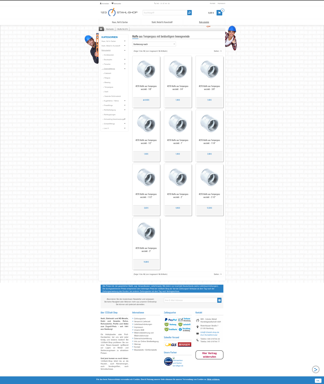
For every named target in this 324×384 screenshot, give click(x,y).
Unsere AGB (139, 330)
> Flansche (106, 64)
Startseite (110, 29)
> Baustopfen (107, 59)
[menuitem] (115, 55)
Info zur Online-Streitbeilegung (146, 341)
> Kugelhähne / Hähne (110, 100)
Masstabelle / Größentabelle (145, 350)
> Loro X (105, 128)
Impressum (221, 3)
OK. (318, 381)
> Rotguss (106, 78)
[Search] (189, 12)
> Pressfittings (107, 105)
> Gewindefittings (108, 68)
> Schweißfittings (108, 123)
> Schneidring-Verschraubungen (113, 119)
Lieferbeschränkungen (143, 324)
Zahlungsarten (140, 318)
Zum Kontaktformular (208, 335)
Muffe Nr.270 (122, 29)
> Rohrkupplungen (109, 114)
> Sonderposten (108, 55)
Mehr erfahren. (213, 379)
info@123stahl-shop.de (209, 332)
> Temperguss (107, 87)
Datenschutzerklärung (143, 338)
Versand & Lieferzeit (142, 321)
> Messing (106, 82)
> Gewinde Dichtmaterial (111, 96)
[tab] (115, 41)
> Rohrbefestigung (109, 110)
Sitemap (137, 344)
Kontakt (212, 3)
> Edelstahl (106, 73)
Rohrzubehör (204, 22)
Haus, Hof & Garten (120, 22)
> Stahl (105, 91)
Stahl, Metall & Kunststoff (162, 22)
